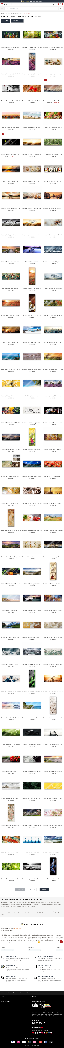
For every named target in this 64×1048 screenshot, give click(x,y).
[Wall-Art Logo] (6, 4)
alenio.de (34, 1010)
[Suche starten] (56, 8)
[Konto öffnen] (54, 4)
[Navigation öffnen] (2, 8)
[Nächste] (61, 941)
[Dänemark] (42, 1033)
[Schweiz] (44, 1033)
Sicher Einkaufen (11, 965)
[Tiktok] (44, 1023)
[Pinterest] (37, 1023)
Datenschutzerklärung (13, 992)
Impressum (4, 992)
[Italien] (37, 1033)
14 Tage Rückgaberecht (45, 956)
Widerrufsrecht (24, 992)
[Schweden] (49, 1033)
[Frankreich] (35, 1033)
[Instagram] (33, 1023)
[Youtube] (40, 1023)
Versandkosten (11, 956)
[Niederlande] (40, 1033)
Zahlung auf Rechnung (45, 976)
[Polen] (51, 1033)
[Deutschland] (33, 1033)
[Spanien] (47, 1033)
